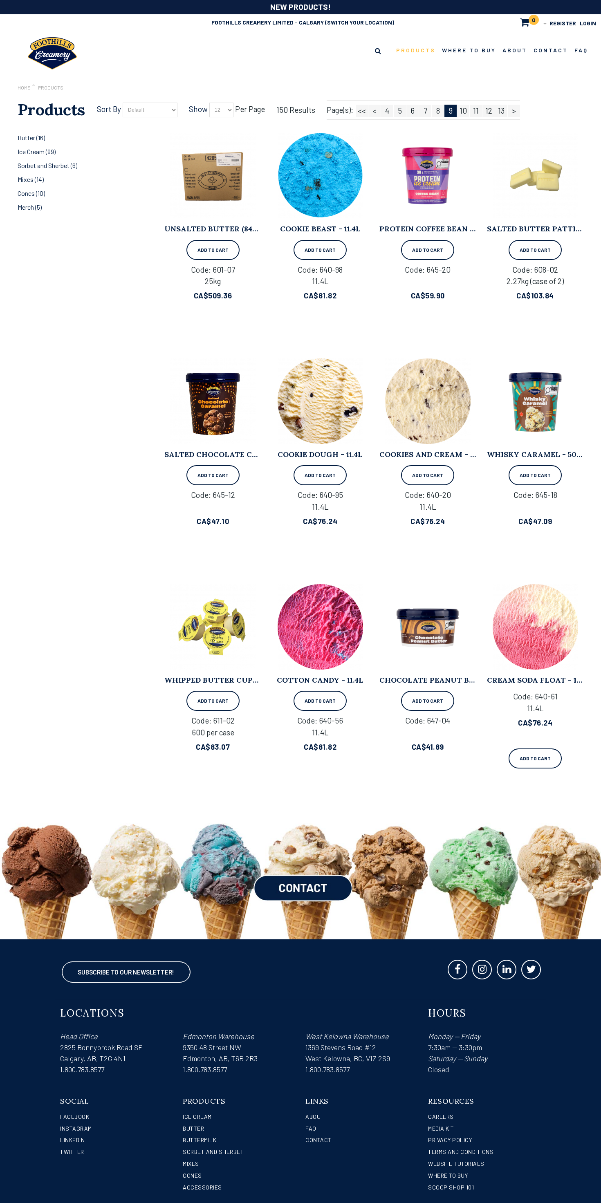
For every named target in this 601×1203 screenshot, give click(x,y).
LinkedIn (72, 1139)
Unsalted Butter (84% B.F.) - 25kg (233, 228)
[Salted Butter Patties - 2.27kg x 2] (535, 175)
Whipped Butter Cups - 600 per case (241, 680)
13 (501, 110)
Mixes (191, 1163)
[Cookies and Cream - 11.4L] (427, 401)
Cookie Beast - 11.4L (320, 228)
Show (198, 109)
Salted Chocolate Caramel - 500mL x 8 (248, 454)
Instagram (76, 1128)
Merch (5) (30, 207)
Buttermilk (199, 1139)
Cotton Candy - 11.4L (320, 680)
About (314, 1116)
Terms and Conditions (460, 1151)
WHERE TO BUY (448, 1175)
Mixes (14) (31, 179)
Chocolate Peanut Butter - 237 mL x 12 (462, 680)
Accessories (202, 1187)
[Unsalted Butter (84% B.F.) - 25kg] (212, 175)
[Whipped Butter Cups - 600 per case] (212, 627)
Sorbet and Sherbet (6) (47, 165)
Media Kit (441, 1128)
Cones (192, 1175)
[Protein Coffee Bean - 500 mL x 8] (427, 175)
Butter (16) (31, 137)
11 (476, 110)
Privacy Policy (450, 1139)
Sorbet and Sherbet (213, 1151)
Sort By (109, 109)
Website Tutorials (456, 1163)
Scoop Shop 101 (451, 1187)
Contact (318, 1139)
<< (362, 110)
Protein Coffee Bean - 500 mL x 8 (448, 228)
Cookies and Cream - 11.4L (433, 454)
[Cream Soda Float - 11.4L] (535, 627)
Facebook (74, 1116)
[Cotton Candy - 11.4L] (320, 627)
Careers (441, 1116)
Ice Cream (197, 1116)
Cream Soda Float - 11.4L (538, 680)
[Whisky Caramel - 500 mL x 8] (535, 401)
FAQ (310, 1128)
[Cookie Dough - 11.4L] (320, 401)
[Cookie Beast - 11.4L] (320, 175)
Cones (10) (31, 193)
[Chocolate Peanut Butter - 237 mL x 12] (427, 627)
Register (562, 23)
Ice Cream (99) (37, 151)
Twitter (72, 1151)
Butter (193, 1128)
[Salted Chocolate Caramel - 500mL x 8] (212, 401)
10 (463, 110)
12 (488, 110)
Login (588, 23)
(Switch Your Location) (359, 22)
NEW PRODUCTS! (300, 6)
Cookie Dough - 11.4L (320, 454)
